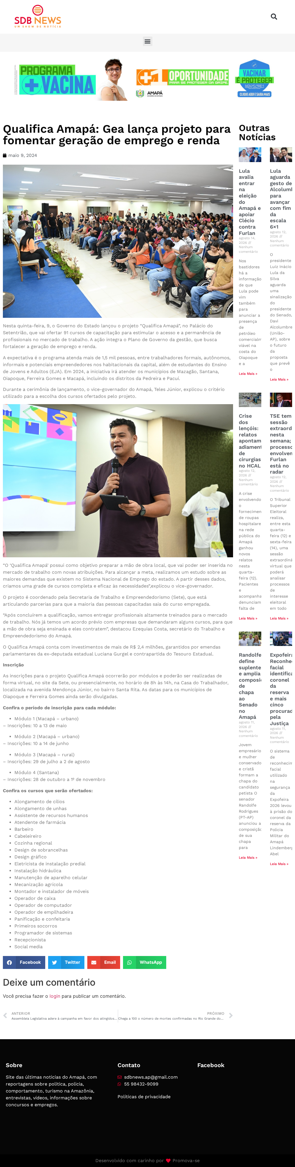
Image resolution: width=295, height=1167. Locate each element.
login (55, 996)
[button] (274, 16)
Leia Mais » (248, 374)
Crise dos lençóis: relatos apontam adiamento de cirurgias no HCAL (252, 441)
